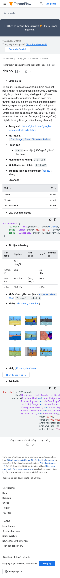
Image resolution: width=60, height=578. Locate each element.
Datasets (9, 13)
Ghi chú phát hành (11, 531)
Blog (4, 493)
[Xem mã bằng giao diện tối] (50, 219)
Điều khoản (7, 557)
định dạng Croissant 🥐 (31, 26)
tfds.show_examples (27, 303)
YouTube (6, 513)
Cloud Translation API (36, 44)
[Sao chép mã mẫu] (55, 219)
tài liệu (51, 26)
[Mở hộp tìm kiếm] (41, 4)
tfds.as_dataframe (26, 368)
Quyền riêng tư (23, 557)
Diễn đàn (6, 498)
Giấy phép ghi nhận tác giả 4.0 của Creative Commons (30, 460)
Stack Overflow (9, 536)
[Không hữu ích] (53, 65)
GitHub (5, 503)
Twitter (6, 508)
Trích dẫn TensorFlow (12, 546)
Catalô (45, 59)
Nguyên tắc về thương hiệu (15, 541)
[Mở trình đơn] (5, 3)
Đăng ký (47, 563)
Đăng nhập (51, 3)
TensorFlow (7, 59)
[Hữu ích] (48, 65)
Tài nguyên (21, 59)
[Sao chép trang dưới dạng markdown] (26, 71)
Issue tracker (8, 526)
